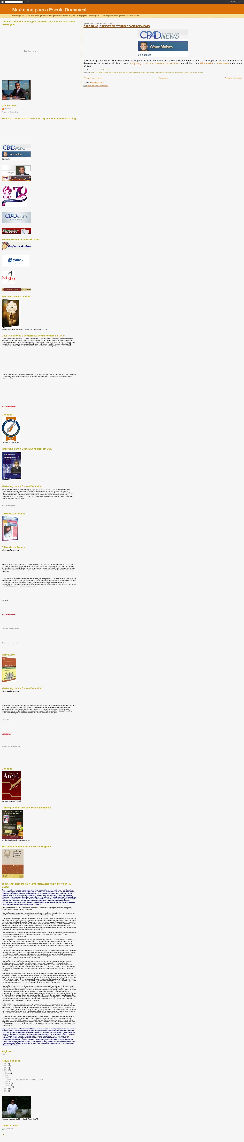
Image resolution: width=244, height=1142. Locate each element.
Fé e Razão (206, 63)
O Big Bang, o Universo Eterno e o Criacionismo (154, 63)
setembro (8, 1083)
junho (7, 1077)
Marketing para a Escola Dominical (49, 9)
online (4, 1135)
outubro (8, 1085)
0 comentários (107, 69)
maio (7, 1075)
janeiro (7, 1072)
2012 (6, 1066)
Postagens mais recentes (92, 78)
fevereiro (8, 1073)
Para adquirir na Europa (10, 643)
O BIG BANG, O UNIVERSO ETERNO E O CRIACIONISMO (116, 26)
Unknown (7, 109)
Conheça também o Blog (10, 629)
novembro (8, 1087)
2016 (6, 1091)
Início (3, 1054)
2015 (6, 1089)
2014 (6, 1070)
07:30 (100, 69)
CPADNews (223, 63)
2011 (6, 1064)
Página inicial (163, 78)
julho (7, 1081)
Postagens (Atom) (96, 82)
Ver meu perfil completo (10, 112)
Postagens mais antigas (233, 78)
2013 (6, 1068)
